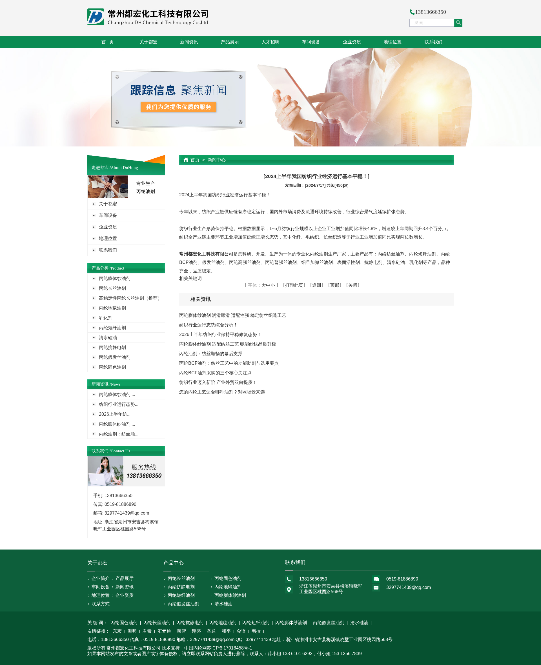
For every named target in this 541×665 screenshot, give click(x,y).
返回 (316, 285)
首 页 (107, 41)
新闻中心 (217, 159)
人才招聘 (270, 41)
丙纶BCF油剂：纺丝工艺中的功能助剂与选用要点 (229, 363)
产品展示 (230, 41)
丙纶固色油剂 (112, 367)
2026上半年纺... (114, 414)
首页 (194, 159)
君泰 (147, 631)
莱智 (181, 631)
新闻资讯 (189, 41)
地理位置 (392, 41)
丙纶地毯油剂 (112, 308)
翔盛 (196, 631)
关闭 (352, 285)
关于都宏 (148, 41)
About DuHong (124, 167)
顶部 (334, 285)
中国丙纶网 (195, 648)
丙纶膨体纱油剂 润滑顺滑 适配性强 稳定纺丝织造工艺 (232, 315)
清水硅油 (108, 337)
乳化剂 (105, 317)
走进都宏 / (101, 167)
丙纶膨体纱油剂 (114, 278)
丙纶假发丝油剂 (114, 357)
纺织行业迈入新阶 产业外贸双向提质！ (218, 382)
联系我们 (433, 41)
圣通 (211, 631)
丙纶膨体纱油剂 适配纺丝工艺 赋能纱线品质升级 (227, 344)
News (116, 384)
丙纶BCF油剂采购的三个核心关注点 (215, 372)
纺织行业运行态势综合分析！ (208, 325)
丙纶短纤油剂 (112, 327)
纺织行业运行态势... (118, 404)
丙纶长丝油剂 (112, 288)
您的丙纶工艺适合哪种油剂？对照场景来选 (222, 392)
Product (117, 268)
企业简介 (101, 578)
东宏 (117, 631)
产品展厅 (125, 578)
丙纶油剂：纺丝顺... (118, 434)
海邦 (132, 631)
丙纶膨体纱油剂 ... (117, 394)
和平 (226, 631)
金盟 (241, 631)
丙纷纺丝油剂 (391, 254)
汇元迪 (164, 631)
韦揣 (256, 631)
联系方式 (101, 603)
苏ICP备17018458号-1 (229, 648)
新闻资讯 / (101, 384)
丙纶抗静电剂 (112, 347)
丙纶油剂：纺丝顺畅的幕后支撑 (210, 353)
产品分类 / (101, 268)
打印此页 (294, 285)
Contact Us (120, 451)
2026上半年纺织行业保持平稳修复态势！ (220, 334)
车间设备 (311, 41)
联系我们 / (101, 451)
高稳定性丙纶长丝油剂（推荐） (130, 298)
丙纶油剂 (319, 254)
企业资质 (352, 41)
